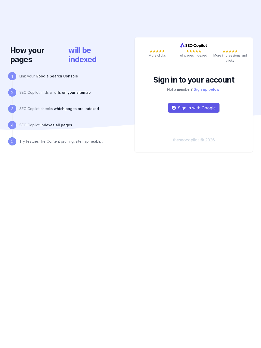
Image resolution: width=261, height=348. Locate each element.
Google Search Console (57, 76)
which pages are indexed (76, 108)
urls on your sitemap (72, 92)
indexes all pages (56, 125)
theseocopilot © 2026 (194, 139)
